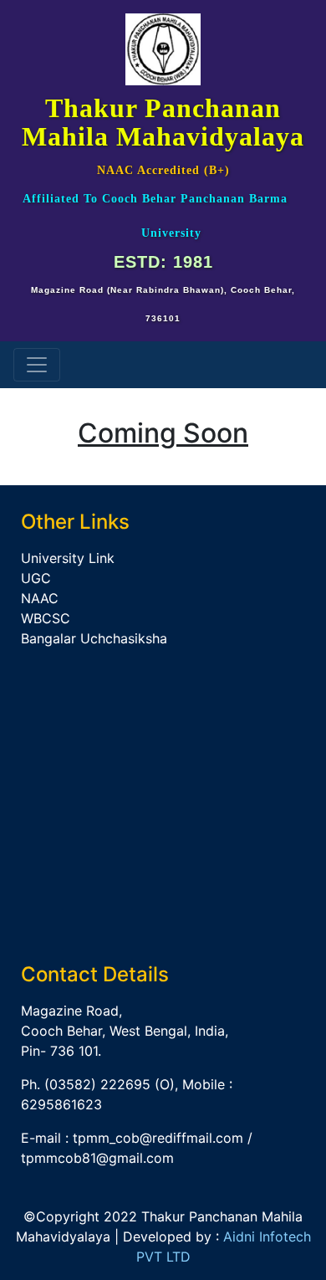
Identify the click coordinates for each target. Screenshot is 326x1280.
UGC (36, 578)
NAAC (40, 598)
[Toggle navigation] (36, 364)
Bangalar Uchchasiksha (94, 638)
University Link (68, 558)
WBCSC (45, 618)
